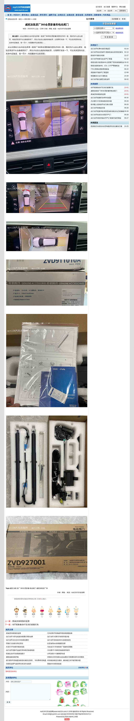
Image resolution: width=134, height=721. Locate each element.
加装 (14, 588)
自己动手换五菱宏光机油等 (100, 79)
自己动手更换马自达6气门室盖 (101, 59)
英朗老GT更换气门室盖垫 (100, 72)
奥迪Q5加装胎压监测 (20, 621)
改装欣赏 (70, 15)
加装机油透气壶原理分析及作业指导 (18, 664)
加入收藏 (107, 7)
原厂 (18, 588)
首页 (20, 19)
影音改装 (79, 15)
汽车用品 (106, 15)
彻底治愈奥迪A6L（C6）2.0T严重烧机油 (105, 66)
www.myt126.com (60, 711)
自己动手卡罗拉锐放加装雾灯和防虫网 (19, 637)
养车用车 (43, 15)
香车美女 (25, 15)
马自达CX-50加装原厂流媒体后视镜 (59, 647)
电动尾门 (33, 588)
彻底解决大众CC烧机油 (99, 76)
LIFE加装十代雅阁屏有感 (56, 654)
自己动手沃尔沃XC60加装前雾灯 (17, 640)
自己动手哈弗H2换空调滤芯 (100, 49)
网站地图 (122, 7)
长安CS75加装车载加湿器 (15, 647)
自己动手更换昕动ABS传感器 (101, 98)
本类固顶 (94, 123)
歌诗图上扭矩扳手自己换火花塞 (102, 104)
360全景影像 (24, 588)
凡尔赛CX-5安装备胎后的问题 (101, 101)
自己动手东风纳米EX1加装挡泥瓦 (59, 640)
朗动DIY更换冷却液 (97, 55)
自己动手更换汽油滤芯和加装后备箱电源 (20, 650)
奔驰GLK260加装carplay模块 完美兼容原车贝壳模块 (65, 657)
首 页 (9, 15)
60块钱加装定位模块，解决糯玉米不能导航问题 (64, 660)
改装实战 (34, 15)
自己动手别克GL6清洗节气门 (101, 115)
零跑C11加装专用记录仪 (14, 643)
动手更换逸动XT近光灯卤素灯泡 (25, 624)
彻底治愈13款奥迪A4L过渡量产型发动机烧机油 (107, 62)
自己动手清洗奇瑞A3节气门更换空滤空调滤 (106, 118)
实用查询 (88, 15)
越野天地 (52, 15)
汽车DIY (16, 15)
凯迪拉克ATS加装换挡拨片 (15, 654)
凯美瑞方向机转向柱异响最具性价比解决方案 (106, 126)
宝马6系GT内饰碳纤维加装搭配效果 (59, 633)
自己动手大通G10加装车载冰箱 (58, 637)
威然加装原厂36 (42, 588)
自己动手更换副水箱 (98, 108)
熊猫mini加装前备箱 (54, 664)
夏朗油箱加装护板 (12, 657)
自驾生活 (61, 15)
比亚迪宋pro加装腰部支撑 (56, 643)
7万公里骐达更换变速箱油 (100, 69)
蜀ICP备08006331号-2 (83, 714)
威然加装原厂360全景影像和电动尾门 (104, 91)
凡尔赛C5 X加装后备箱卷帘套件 (58, 650)
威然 (11, 588)
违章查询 (97, 15)
